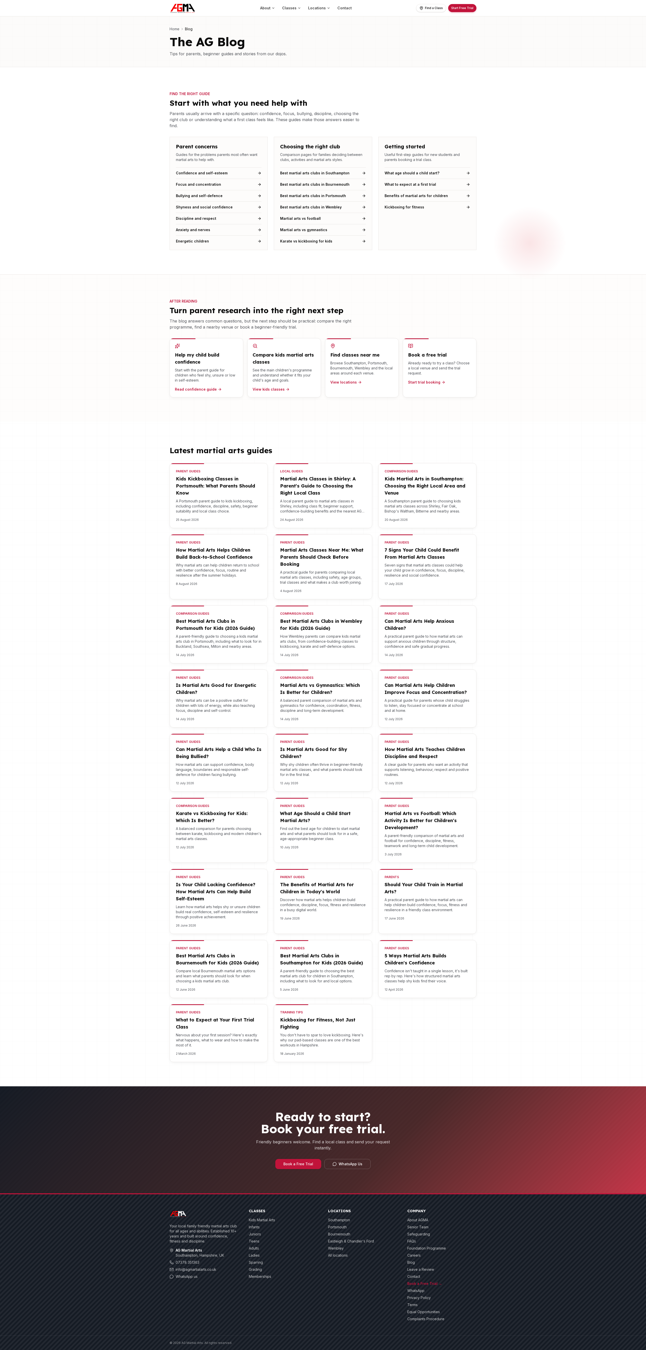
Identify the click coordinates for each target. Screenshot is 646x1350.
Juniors (255, 1234)
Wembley (336, 1248)
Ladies (254, 1255)
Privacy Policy (419, 1297)
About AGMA (417, 1220)
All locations (338, 1255)
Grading (255, 1269)
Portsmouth (337, 1227)
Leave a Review (420, 1269)
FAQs (411, 1241)
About (265, 8)
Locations (317, 8)
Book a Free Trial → (424, 1283)
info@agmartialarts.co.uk (196, 1269)
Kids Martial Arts (262, 1220)
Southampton (339, 1220)
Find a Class (434, 8)
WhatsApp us (187, 1276)
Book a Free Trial (298, 1164)
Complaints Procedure (425, 1319)
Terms (412, 1305)
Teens (254, 1241)
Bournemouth (339, 1234)
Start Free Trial (462, 8)
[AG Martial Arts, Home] (183, 8)
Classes (289, 8)
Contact (344, 8)
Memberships (260, 1276)
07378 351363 (187, 1262)
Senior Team (417, 1227)
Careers (414, 1255)
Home (174, 29)
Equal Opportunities (423, 1312)
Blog (411, 1262)
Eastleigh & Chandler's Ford (351, 1241)
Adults (254, 1248)
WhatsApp (415, 1290)
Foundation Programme (426, 1248)
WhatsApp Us (350, 1164)
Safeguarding (418, 1234)
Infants (254, 1227)
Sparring (256, 1262)
